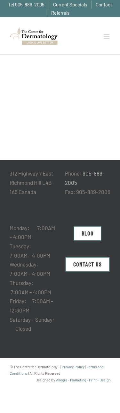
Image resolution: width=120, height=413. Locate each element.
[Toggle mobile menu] (107, 36)
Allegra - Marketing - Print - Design (83, 380)
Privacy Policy (73, 366)
